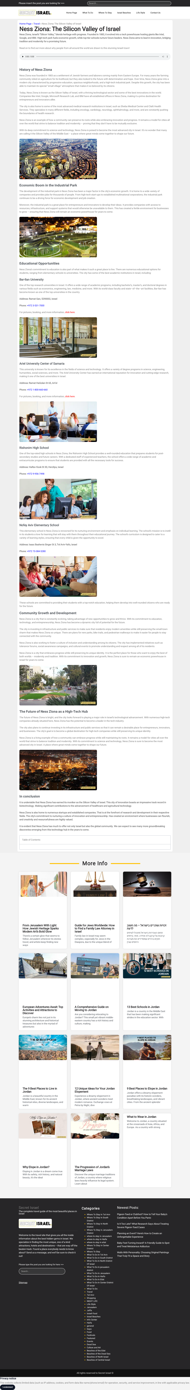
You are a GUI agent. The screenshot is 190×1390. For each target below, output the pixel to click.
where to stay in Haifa (97, 1239)
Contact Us (155, 12)
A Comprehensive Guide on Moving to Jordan (92, 1008)
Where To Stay (105, 12)
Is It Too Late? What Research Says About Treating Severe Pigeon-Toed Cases (143, 1225)
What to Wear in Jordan (141, 1117)
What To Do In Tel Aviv (97, 1254)
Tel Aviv (90, 1295)
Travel (36, 24)
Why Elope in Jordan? (36, 1167)
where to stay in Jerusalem (99, 1236)
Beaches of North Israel (97, 1356)
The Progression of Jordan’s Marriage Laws (92, 1168)
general (90, 1325)
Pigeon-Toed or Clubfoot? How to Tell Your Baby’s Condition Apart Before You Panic (142, 1216)
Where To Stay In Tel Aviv (98, 1214)
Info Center (92, 1319)
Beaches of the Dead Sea (98, 1353)
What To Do (87, 12)
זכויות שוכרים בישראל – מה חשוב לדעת (146, 926)
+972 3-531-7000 (35, 305)
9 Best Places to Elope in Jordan (147, 1088)
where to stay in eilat (96, 1242)
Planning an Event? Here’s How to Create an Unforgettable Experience (139, 1235)
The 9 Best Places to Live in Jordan (40, 1090)
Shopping (91, 1298)
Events (90, 1341)
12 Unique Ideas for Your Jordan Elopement (95, 1090)
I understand (7, 1387)
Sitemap (23, 1282)
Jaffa (89, 1310)
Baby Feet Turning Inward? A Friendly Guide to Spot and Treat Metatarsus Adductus (143, 1244)
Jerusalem (92, 1307)
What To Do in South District (100, 1257)
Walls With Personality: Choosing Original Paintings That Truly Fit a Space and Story (143, 1254)
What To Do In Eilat (95, 1279)
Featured (91, 1338)
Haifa (89, 1322)
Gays (89, 1329)
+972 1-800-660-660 (37, 390)
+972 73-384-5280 (36, 551)
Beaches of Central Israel (98, 1360)
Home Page (71, 12)
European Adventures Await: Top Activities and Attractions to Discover (43, 1010)
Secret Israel (29, 1207)
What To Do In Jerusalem (98, 1273)
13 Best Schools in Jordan (143, 1007)
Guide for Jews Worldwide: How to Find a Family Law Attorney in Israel (95, 928)
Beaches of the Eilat (96, 1350)
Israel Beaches (124, 12)
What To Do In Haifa (96, 1276)
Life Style (140, 12)
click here (70, 312)
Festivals (91, 1335)
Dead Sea (91, 1344)
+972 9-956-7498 (35, 474)
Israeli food (92, 1313)
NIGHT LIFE (92, 1301)
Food (89, 1332)
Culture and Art (94, 1347)
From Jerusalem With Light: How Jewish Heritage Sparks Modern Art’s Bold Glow (41, 928)
